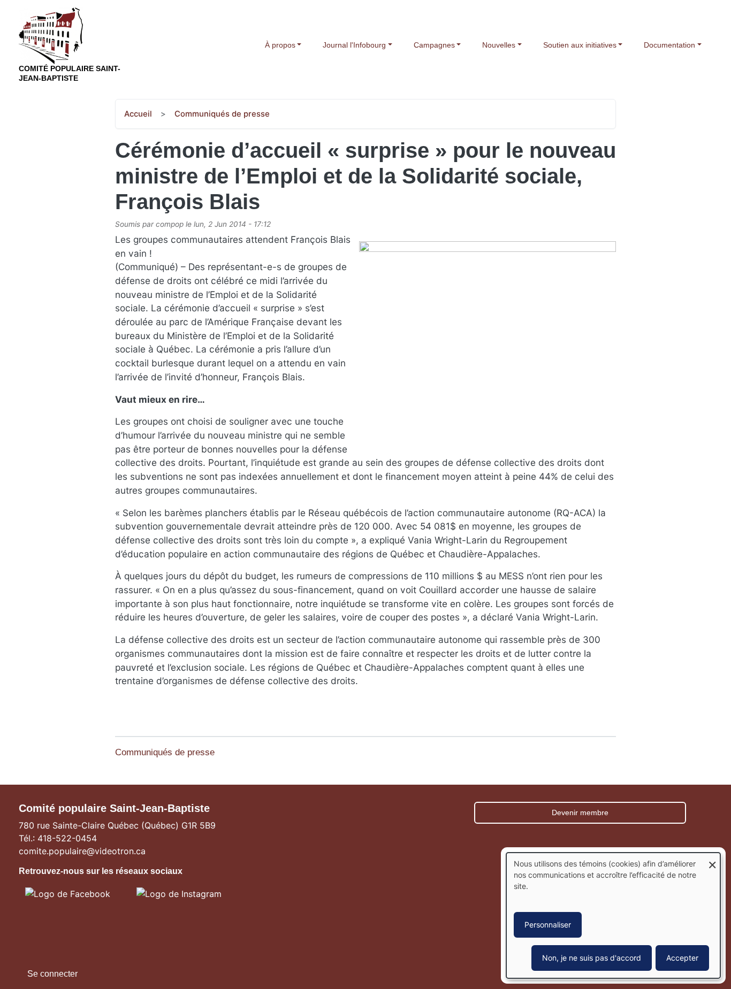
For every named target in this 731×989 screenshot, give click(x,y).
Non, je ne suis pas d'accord (591, 957)
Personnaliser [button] (547, 924)
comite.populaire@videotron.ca (82, 851)
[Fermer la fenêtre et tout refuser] (712, 859)
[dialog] (613, 915)
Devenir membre (580, 812)
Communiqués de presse (222, 114)
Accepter (682, 957)
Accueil (138, 114)
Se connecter (52, 973)
